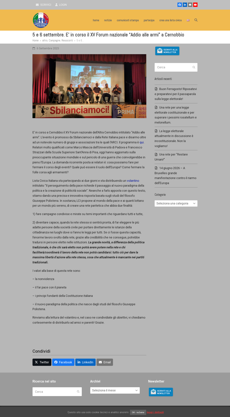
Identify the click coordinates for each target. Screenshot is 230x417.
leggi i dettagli (155, 412)
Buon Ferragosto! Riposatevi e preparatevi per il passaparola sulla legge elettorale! (176, 94)
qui (142, 142)
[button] (196, 20)
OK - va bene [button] (138, 412)
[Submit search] (194, 67)
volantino (133, 180)
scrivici (45, 4)
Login (62, 4)
